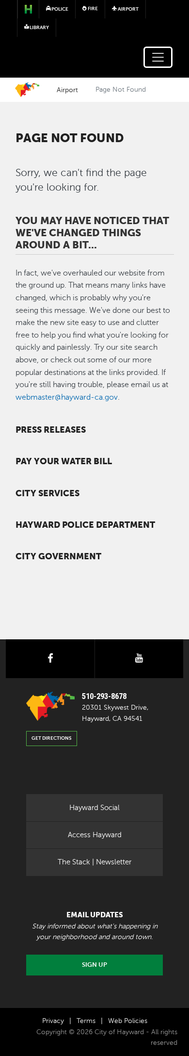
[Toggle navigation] (158, 57)
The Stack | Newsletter (94, 862)
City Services (47, 493)
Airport (67, 90)
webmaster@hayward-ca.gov (67, 397)
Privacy (53, 1020)
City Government (58, 556)
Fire (92, 8)
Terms (86, 1020)
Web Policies (127, 1020)
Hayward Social (94, 807)
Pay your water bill (64, 461)
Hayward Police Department (85, 525)
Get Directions (52, 738)
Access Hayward (95, 834)
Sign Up (94, 964)
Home (27, 90)
